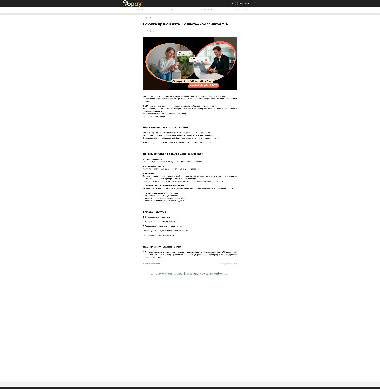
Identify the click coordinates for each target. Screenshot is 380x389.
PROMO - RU (173, 10)
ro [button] (254, 3)
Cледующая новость (228, 264)
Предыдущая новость (152, 264)
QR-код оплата (240, 10)
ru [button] (256, 3)
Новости (139, 10)
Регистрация (244, 3)
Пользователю (207, 10)
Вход (231, 3)
